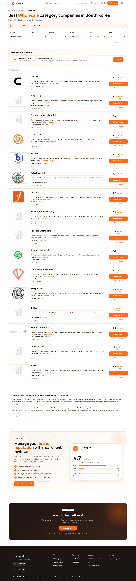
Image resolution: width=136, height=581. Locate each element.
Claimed (52, 32)
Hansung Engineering (41, 230)
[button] (19, 36)
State (110, 32)
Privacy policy (53, 577)
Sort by (12, 32)
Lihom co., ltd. (37, 346)
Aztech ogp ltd (38, 173)
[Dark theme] (121, 3)
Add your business (94, 565)
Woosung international (42, 269)
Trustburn (19, 555)
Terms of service (65, 577)
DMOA (34, 308)
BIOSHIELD (36, 153)
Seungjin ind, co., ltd (40, 250)
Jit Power (35, 192)
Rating (32, 32)
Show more (15, 417)
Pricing (90, 562)
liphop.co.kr (36, 288)
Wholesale (21, 10)
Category (72, 32)
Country (91, 32)
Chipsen (35, 76)
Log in (103, 3)
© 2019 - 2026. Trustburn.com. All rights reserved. (30, 577)
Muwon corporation (40, 327)
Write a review (83, 3)
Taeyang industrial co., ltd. (44, 115)
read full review (53, 83)
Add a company (58, 565)
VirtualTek (36, 95)
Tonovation (36, 134)
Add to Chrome (82, 533)
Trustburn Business (94, 559)
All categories (57, 559)
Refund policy (77, 577)
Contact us (75, 562)
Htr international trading (42, 211)
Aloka (33, 365)
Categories (94, 3)
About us (75, 559)
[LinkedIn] (23, 569)
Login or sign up (114, 559)
